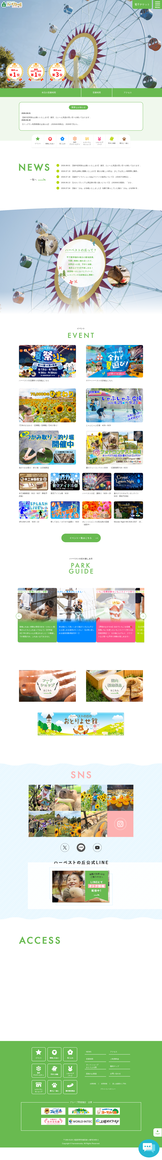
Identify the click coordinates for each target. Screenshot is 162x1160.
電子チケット (142, 4)
